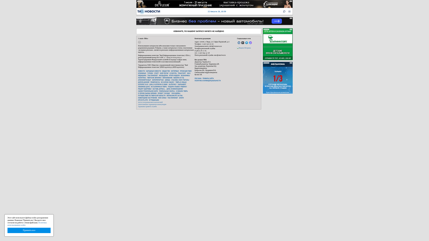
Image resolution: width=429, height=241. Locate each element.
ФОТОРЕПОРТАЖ (158, 80)
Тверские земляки (154, 78)
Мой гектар (164, 73)
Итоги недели (174, 76)
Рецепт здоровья (144, 89)
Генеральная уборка (167, 91)
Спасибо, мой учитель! (180, 80)
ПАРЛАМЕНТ (182, 84)
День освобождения (175, 89)
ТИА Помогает (172, 98)
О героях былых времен (147, 93)
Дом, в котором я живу (158, 84)
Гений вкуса (155, 82)
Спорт (156, 73)
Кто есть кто (143, 100)
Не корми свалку (167, 82)
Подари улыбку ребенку (177, 87)
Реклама (198, 78)
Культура (173, 73)
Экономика (185, 76)
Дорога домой (143, 82)
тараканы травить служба (147, 107)
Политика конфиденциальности (208, 81)
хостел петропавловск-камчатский (150, 102)
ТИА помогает (152, 76)
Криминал (142, 73)
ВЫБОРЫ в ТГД (178, 78)
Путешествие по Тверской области (151, 96)
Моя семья (162, 98)
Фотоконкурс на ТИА (174, 96)
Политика (142, 78)
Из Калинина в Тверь (159, 87)
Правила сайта (208, 78)
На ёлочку (173, 84)
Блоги (181, 98)
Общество (166, 71)
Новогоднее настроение (147, 98)
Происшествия (185, 71)
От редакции (154, 100)
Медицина (142, 76)
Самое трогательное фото (148, 91)
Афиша (167, 80)
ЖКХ (188, 73)
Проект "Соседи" (164, 93)
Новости (141, 71)
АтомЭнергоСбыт (144, 80)
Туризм (150, 73)
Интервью (175, 71)
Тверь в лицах (181, 82)
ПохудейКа (175, 93)
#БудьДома (163, 76)
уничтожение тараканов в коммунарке (152, 104)
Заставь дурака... (158, 89)
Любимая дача (144, 87)
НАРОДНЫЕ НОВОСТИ (153, 71)
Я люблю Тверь (182, 91)
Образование (167, 78)
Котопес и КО (143, 84)
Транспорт (182, 73)
